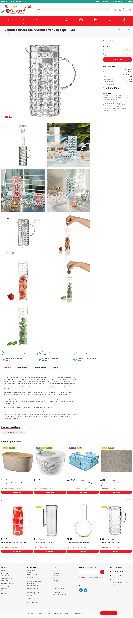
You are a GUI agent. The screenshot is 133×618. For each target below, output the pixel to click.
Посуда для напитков (116, 95)
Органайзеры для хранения (33, 589)
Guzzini (123, 69)
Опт (54, 583)
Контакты (56, 573)
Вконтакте (81, 590)
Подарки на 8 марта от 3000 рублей (113, 107)
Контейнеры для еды (34, 575)
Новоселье (106, 110)
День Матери (114, 110)
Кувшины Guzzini (123, 97)
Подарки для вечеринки (110, 99)
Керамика (4, 581)
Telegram (85, 590)
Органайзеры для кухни (33, 571)
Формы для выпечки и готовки (34, 582)
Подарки (4, 588)
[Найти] (106, 9)
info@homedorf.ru (118, 576)
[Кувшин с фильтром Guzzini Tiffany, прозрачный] (23, 145)
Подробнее (83, 613)
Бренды (4, 591)
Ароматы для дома (7, 583)
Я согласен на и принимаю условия (92, 577)
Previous (127, 442)
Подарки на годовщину (109, 101)
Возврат (55, 581)
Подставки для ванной (32, 603)
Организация (5, 586)
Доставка (56, 575)
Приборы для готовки (31, 578)
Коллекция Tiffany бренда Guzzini (13, 432)
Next (130, 442)
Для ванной (5, 575)
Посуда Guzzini (113, 97)
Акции (55, 570)
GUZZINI (105, 97)
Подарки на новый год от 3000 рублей (113, 103)
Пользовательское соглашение (59, 589)
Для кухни (106, 95)
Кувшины (125, 95)
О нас (55, 567)
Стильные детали (7, 578)
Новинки (4, 570)
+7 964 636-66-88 (116, 1)
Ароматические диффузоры (32, 599)
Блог (54, 586)
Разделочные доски (33, 585)
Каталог (4, 567)
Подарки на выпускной (123, 101)
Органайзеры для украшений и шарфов (33, 593)
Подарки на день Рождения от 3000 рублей (115, 108)
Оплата (55, 578)
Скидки (3, 593)
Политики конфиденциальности (92, 578)
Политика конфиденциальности (60, 593)
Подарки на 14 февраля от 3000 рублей (114, 105)
